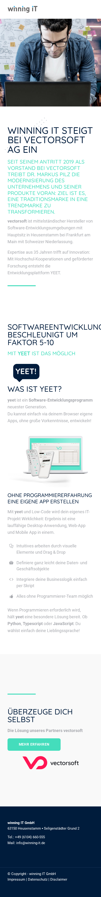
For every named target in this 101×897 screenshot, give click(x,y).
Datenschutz (37, 879)
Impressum (16, 879)
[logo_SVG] (42, 9)
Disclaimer (58, 879)
